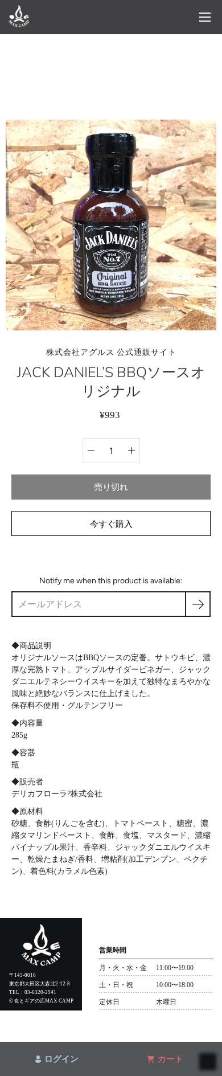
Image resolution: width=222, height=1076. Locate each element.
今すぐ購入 (111, 523)
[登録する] (198, 604)
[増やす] (131, 450)
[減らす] (91, 450)
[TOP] (19, 24)
